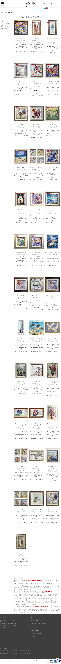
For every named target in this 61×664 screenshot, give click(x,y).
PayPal (32, 636)
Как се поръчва (35, 620)
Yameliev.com (4, 12)
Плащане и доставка (36, 622)
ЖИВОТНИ (4, 28)
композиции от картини (39, 606)
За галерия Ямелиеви (7, 620)
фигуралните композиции (34, 580)
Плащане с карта (35, 635)
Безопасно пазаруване (37, 623)
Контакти (3, 627)
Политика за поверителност (9, 625)
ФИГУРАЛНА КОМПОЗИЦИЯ (5, 26)
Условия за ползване (7, 622)
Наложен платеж (35, 633)
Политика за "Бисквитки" (8, 623)
